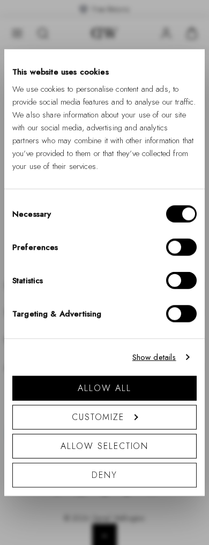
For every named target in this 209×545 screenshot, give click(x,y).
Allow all (104, 387)
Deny (104, 474)
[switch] (181, 246)
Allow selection (105, 445)
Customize (98, 416)
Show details (154, 357)
